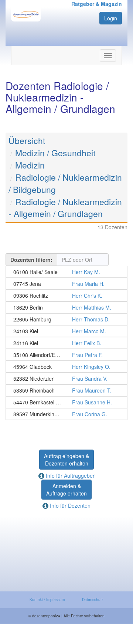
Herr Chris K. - (66, 295)
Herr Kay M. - (66, 271)
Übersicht (26, 140)
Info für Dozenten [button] (69, 505)
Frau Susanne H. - (66, 402)
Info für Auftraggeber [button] (69, 475)
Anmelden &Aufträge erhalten (66, 489)
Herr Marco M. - (66, 331)
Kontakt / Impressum (47, 599)
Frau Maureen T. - (66, 390)
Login (110, 18)
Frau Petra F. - (66, 354)
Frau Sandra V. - (66, 378)
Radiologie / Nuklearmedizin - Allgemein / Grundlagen (65, 208)
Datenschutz (92, 599)
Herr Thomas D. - (66, 319)
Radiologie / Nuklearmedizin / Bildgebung (65, 183)
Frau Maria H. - (66, 283)
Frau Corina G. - (66, 414)
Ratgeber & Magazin (96, 3)
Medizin (30, 165)
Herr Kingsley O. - (66, 366)
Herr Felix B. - (66, 342)
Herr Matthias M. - (66, 307)
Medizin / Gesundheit (55, 153)
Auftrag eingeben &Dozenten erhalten (66, 459)
